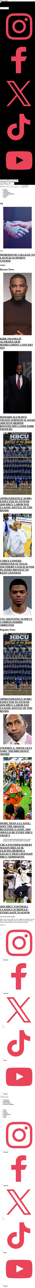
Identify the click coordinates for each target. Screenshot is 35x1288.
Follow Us (4, 8)
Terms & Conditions (8, 1104)
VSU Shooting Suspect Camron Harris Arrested (16, 621)
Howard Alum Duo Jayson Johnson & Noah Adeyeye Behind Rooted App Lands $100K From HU (17, 423)
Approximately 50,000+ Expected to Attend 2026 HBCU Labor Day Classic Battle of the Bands (16, 504)
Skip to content (4, 0)
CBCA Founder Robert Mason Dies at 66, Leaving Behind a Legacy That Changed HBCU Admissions (16, 850)
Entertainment (8, 194)
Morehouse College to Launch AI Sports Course (17, 257)
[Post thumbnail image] (17, 248)
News (5, 189)
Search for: (3, 186)
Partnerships (6, 1101)
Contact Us (6, 1100)
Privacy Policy (7, 1102)
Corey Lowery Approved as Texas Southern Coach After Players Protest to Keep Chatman (17, 566)
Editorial (6, 192)
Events (5, 195)
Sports (5, 191)
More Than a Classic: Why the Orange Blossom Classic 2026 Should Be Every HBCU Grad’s (16, 829)
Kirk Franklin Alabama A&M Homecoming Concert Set (16, 343)
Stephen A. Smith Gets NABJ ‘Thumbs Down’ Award (16, 751)
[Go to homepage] (7, 916)
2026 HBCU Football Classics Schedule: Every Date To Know (15, 909)
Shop (5, 196)
